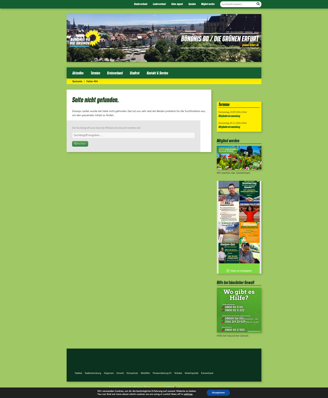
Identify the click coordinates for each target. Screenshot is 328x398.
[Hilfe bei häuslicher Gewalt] (239, 331)
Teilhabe (178, 373)
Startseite (77, 81)
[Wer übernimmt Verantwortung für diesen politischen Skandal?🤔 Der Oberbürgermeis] (249, 191)
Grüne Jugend (177, 3)
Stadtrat (135, 73)
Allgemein (109, 373)
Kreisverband (115, 73)
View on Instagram (241, 270)
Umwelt (120, 373)
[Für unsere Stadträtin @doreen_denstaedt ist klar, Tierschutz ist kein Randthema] (249, 253)
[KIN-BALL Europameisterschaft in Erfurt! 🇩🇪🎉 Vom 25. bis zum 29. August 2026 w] (228, 211)
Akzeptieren (218, 392)
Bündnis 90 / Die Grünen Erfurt (220, 38)
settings (188, 394)
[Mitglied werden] (239, 168)
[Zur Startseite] (85, 45)
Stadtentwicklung (93, 373)
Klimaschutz (132, 373)
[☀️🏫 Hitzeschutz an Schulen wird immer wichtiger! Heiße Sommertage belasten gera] (228, 191)
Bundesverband (140, 3)
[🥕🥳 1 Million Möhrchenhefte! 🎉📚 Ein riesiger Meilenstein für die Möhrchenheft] (249, 232)
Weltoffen (145, 373)
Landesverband (159, 3)
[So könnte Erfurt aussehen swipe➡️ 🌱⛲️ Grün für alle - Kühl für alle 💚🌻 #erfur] (228, 232)
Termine (95, 73)
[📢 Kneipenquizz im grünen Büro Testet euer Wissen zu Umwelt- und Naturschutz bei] (228, 253)
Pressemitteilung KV (162, 373)
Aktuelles (78, 73)
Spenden (192, 3)
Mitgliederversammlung (229, 116)
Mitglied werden (208, 3)
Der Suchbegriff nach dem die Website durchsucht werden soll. (106, 128)
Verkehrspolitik (191, 373)
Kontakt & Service (157, 73)
